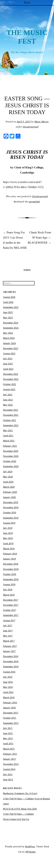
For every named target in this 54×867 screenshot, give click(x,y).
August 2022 (9, 389)
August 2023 (9, 353)
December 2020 (10, 451)
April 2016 (8, 692)
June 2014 (8, 779)
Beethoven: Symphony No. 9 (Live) (20, 793)
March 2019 (9, 548)
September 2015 (10, 723)
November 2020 (10, 456)
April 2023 (8, 369)
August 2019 (9, 523)
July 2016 (7, 677)
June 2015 (8, 733)
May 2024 (8, 333)
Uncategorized (30, 126)
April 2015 (8, 743)
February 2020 (10, 492)
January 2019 (9, 559)
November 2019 (10, 507)
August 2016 (9, 672)
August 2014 (9, 769)
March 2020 (9, 487)
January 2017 (9, 651)
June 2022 (8, 399)
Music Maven (41, 121)
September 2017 (10, 615)
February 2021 (10, 446)
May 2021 (8, 430)
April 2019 (8, 543)
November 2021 (10, 415)
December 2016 (10, 656)
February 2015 (10, 754)
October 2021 (9, 420)
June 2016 (8, 682)
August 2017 (9, 620)
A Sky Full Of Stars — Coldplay (18, 814)
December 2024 (10, 322)
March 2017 (9, 641)
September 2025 (10, 307)
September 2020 (10, 466)
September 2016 (10, 666)
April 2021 (8, 435)
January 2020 (9, 497)
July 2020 (7, 471)
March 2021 (9, 440)
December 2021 (10, 410)
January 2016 (9, 707)
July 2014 (7, 774)
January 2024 (9, 343)
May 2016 (8, 687)
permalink (34, 201)
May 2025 (8, 317)
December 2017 (10, 600)
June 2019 (8, 533)
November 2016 (10, 661)
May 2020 (8, 476)
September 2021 (10, 425)
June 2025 (8, 312)
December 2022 (10, 374)
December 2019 (10, 502)
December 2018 (10, 564)
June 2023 (8, 363)
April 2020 (8, 482)
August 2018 (9, 584)
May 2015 (8, 738)
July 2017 (7, 625)
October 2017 (9, 610)
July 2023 (7, 358)
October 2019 (9, 512)
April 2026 (8, 302)
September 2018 (10, 579)
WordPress (30, 846)
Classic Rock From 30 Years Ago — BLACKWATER (39, 237)
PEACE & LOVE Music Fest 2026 (20, 809)
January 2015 (9, 759)
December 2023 (10, 348)
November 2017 (10, 605)
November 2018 (10, 569)
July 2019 (7, 528)
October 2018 (9, 574)
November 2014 (10, 764)
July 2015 (7, 728)
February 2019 (10, 553)
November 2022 (10, 379)
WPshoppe (30, 851)
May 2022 (8, 405)
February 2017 (10, 646)
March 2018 (9, 595)
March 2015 (9, 749)
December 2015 (10, 713)
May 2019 (8, 538)
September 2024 (10, 328)
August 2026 (9, 297)
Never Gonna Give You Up (16, 819)
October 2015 (9, 718)
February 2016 (10, 702)
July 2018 (7, 589)
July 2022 (7, 394)
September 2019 (10, 518)
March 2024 (9, 338)
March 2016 (9, 697)
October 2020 (9, 461)
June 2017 (8, 630)
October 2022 (9, 384)
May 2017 (8, 636)
